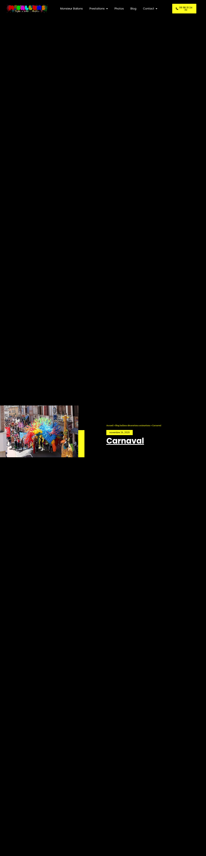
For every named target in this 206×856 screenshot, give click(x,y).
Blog (133, 8)
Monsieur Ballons (71, 8)
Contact (148, 8)
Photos (119, 8)
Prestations (97, 8)
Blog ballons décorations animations (132, 425)
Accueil (109, 425)
